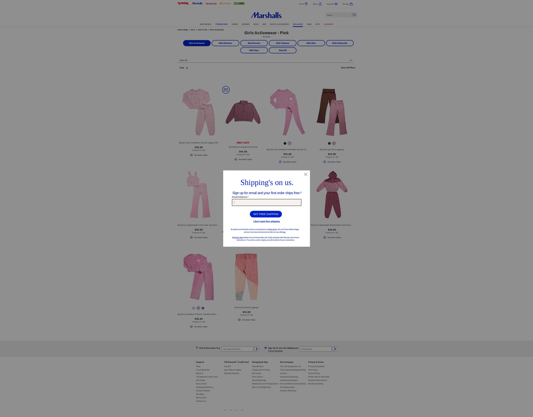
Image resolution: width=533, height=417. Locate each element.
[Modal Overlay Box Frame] (266, 208)
